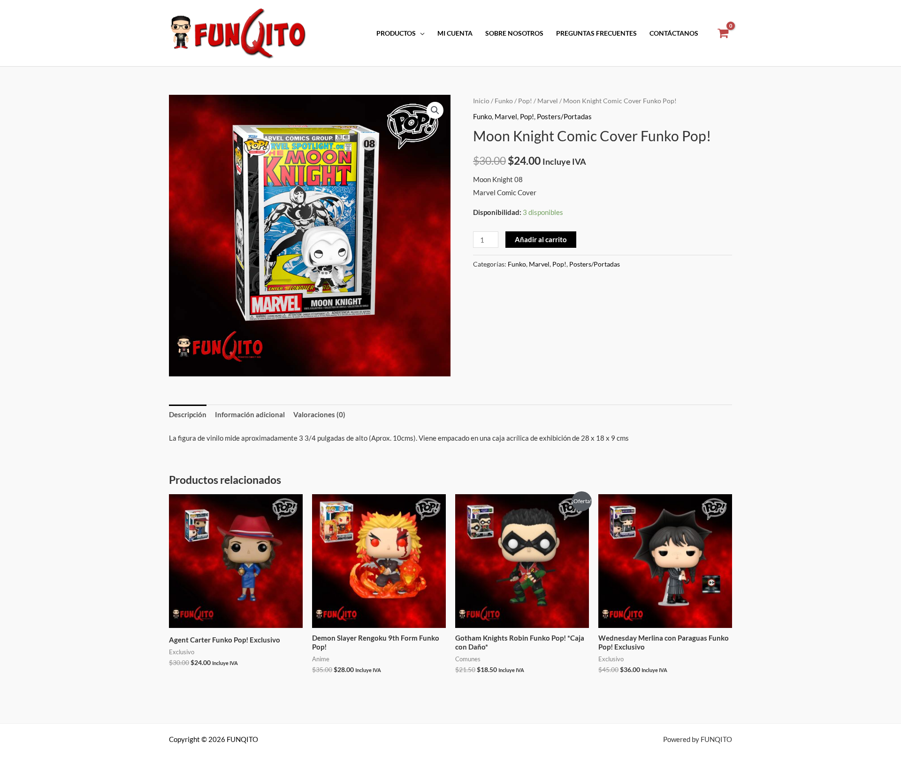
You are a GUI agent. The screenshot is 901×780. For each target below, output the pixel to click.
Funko (504, 101)
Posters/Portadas (564, 116)
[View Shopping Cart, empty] (723, 33)
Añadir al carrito (541, 239)
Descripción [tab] (187, 414)
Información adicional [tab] (250, 414)
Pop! (525, 101)
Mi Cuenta (455, 33)
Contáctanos (673, 33)
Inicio (481, 101)
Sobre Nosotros (514, 33)
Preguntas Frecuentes (596, 33)
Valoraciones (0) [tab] (319, 414)
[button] (435, 110)
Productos (396, 33)
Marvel (547, 101)
